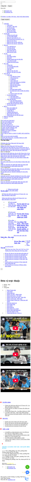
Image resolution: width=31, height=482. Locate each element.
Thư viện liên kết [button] (11, 99)
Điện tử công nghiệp (15, 85)
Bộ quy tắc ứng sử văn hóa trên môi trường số (16, 253)
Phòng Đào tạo (11, 293)
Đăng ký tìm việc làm (12, 70)
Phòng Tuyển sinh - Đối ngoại (14, 298)
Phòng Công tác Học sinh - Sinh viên (16, 297)
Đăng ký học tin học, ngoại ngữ (15, 43)
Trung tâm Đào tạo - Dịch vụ (14, 313)
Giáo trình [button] (9, 75)
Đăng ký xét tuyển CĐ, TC (14, 38)
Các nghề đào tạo (11, 46)
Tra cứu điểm (10, 68)
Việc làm (9, 69)
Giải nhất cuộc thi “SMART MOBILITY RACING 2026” (15, 176)
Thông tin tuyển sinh (12, 35)
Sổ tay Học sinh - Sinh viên (19, 242)
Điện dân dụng (14, 86)
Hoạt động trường (11, 56)
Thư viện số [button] (7, 73)
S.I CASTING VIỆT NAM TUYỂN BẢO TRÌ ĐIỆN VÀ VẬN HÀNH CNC (17, 435)
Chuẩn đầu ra (10, 110)
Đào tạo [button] (6, 45)
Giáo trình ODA (14, 96)
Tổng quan (9, 25)
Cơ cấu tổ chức (11, 28)
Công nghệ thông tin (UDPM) (17, 82)
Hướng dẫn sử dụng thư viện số (15, 103)
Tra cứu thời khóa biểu (12, 66)
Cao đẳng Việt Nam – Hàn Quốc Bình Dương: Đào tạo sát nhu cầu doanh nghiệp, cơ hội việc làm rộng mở (23, 227)
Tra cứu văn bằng (11, 49)
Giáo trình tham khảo (15, 98)
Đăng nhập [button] (3, 8)
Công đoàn (10, 291)
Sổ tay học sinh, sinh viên (20, 235)
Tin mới (9, 55)
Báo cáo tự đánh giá (12, 108)
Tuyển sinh (4, 191)
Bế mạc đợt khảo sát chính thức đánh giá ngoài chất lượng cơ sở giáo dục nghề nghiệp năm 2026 (15, 169)
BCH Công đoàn (11, 30)
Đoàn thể (9, 58)
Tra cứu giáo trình (11, 105)
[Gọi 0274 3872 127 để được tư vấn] (27, 467)
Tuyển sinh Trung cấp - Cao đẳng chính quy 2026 (23, 215)
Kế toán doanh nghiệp (15, 89)
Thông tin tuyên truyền (13, 62)
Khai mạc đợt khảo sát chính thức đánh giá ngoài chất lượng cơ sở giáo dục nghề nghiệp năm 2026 (14, 182)
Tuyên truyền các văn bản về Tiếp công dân (16, 257)
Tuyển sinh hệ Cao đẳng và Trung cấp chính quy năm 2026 (23, 206)
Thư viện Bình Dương (15, 100)
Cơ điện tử (12, 79)
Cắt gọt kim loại (14, 78)
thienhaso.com (11, 479)
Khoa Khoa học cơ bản (13, 308)
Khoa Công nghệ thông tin (13, 310)
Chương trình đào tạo (12, 112)
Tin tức (3, 248)
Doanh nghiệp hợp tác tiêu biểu (15, 59)
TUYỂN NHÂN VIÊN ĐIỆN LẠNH (14, 438)
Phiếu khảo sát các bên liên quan (15, 115)
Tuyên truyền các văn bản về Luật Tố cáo (15, 256)
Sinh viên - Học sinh (7, 237)
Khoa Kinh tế (10, 307)
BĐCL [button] (5, 106)
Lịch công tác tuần (11, 60)
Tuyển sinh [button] (6, 33)
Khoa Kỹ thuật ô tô (12, 303)
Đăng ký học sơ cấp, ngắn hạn (14, 42)
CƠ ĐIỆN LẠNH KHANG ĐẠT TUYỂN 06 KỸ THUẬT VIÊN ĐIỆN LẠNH (17, 433)
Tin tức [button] (5, 53)
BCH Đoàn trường (11, 32)
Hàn (11, 88)
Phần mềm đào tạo (11, 50)
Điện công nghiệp (14, 83)
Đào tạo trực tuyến (11, 52)
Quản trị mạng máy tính (16, 93)
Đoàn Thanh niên (11, 290)
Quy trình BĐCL (11, 109)
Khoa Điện (10, 306)
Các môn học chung (15, 76)
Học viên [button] (6, 63)
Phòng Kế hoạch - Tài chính (14, 296)
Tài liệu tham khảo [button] (11, 95)
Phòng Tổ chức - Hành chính (14, 294)
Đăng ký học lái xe (12, 40)
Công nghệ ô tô (14, 80)
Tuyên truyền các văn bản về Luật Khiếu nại (16, 255)
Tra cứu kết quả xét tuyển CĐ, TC (15, 39)
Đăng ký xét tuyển (8, 116)
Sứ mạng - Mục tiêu (12, 26)
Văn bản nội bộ (11, 48)
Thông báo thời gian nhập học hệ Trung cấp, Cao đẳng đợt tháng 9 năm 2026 (14, 198)
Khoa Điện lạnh (11, 304)
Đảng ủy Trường (11, 29)
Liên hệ (6, 118)
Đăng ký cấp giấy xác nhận (14, 72)
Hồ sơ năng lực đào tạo (13, 113)
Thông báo (9, 65)
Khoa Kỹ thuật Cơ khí (12, 311)
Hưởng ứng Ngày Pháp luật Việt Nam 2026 (12, 146)
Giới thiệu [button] (6, 23)
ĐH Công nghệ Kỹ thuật (16, 102)
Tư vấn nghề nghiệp (12, 36)
